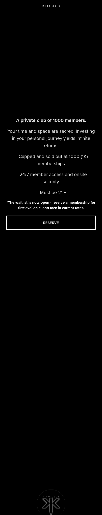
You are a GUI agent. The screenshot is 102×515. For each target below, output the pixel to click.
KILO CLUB (51, 5)
